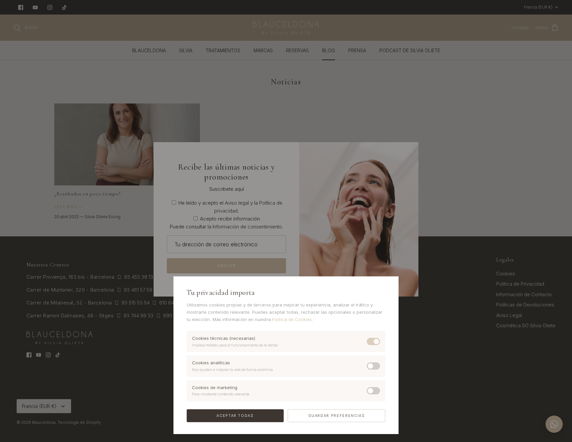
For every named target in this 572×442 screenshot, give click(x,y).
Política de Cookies (292, 319)
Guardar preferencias (336, 415)
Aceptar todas (235, 415)
